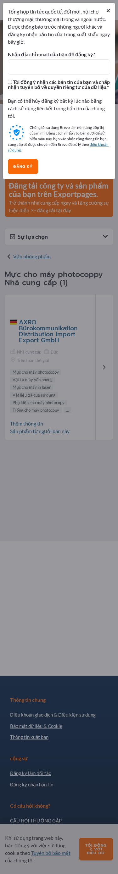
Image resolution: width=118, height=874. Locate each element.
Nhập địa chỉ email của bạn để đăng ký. (50, 54)
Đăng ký (23, 166)
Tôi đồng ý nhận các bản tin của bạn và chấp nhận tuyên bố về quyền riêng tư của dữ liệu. (59, 85)
